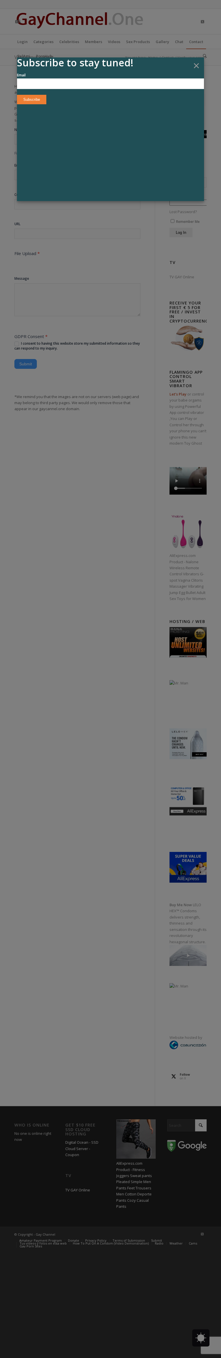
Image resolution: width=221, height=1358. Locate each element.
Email (21, 75)
